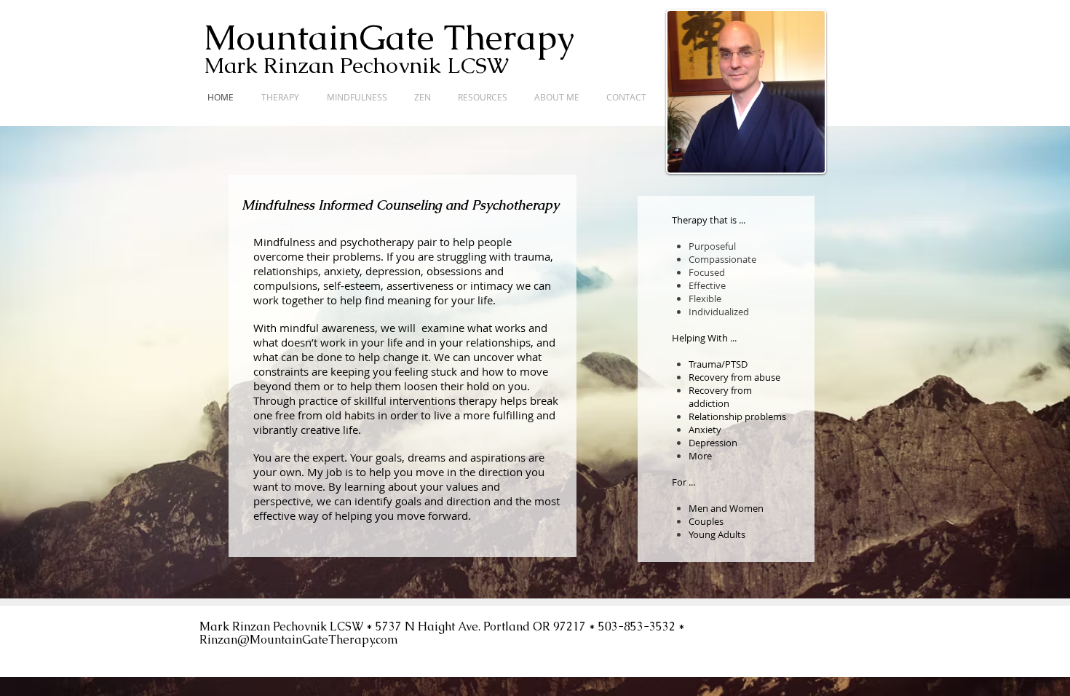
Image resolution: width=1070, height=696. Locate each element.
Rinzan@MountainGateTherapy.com (298, 639)
